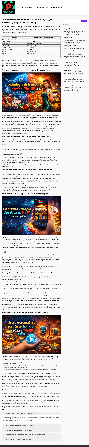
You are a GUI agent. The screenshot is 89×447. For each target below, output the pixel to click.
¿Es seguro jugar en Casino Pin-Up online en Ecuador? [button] (20, 413)
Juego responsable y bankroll (42, 7)
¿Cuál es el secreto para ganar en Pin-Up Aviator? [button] (19, 430)
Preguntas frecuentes (57, 7)
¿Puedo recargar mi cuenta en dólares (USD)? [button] (18, 439)
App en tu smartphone (26, 7)
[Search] (86, 7)
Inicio (18, 7)
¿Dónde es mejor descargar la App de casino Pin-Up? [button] (20, 425)
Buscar (64, 19)
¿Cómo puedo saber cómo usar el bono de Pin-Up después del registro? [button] (25, 434)
